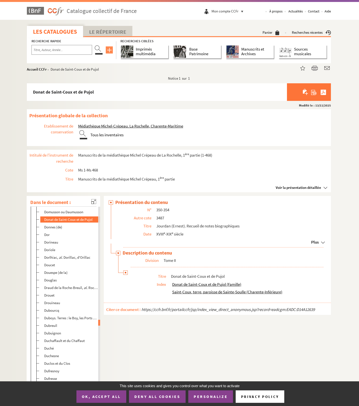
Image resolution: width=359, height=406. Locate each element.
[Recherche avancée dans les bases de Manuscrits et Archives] (233, 51)
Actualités (295, 11)
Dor (47, 234)
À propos (276, 11)
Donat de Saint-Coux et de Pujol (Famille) (206, 284)
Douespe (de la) (56, 272)
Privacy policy (260, 396)
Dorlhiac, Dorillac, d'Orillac (67, 257)
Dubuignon (52, 333)
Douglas (50, 280)
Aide (328, 11)
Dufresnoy (51, 371)
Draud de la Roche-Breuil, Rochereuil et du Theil (71, 287)
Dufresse (50, 378)
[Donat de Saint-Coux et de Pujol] (299, 67)
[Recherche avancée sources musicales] (286, 51)
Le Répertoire (107, 31)
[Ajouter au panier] (305, 92)
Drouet (49, 295)
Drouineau (52, 302)
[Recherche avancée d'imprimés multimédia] (128, 51)
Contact (313, 11)
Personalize (211, 396)
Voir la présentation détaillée (298, 187)
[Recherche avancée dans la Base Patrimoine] (181, 51)
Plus (315, 242)
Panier (267, 32)
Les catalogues (55, 31)
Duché (49, 348)
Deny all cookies (157, 396)
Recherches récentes (307, 32)
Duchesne (51, 355)
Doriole (49, 249)
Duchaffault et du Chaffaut (64, 340)
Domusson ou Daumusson (63, 212)
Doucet (49, 265)
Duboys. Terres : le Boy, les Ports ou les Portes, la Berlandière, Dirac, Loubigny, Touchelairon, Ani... (71, 318)
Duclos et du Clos (57, 363)
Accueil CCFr (37, 69)
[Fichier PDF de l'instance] (323, 92)
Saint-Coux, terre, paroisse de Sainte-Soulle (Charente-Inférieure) (227, 292)
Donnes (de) (53, 227)
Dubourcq (51, 310)
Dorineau (51, 242)
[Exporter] (314, 92)
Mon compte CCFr (224, 11)
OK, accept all (101, 396)
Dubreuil (50, 325)
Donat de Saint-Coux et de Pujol (68, 219)
